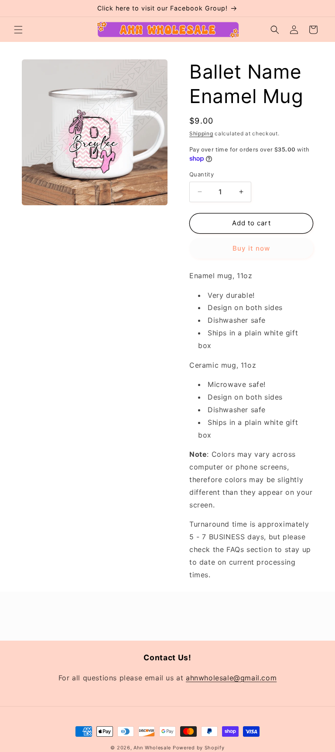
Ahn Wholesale (152, 748)
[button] (18, 29)
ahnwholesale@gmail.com (231, 677)
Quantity (201, 174)
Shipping (201, 133)
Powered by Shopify (199, 748)
